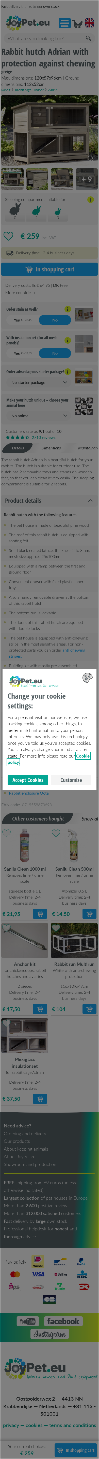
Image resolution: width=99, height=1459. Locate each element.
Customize (71, 780)
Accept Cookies (27, 780)
